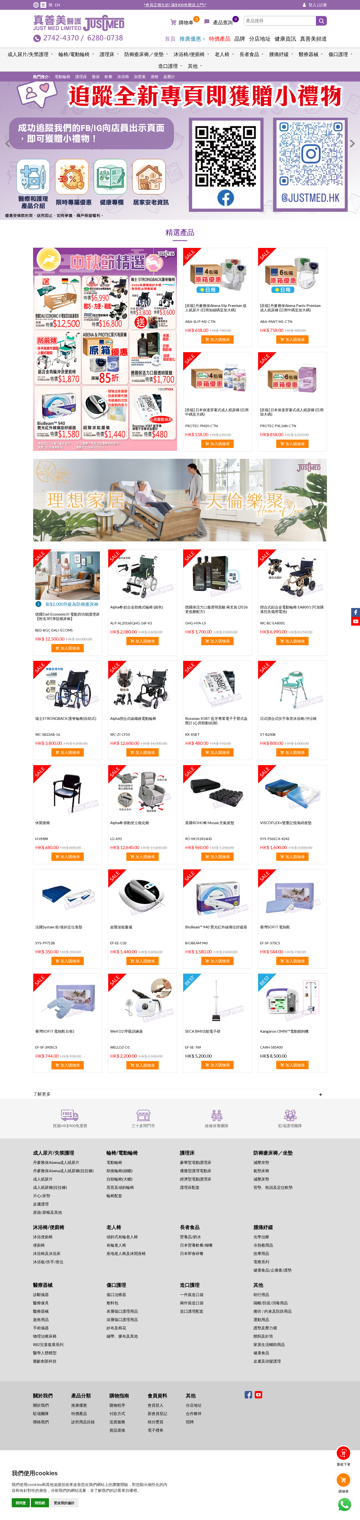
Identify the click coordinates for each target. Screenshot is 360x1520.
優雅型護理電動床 (195, 1170)
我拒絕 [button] (40, 1503)
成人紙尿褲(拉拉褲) (50, 1187)
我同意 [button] (21, 1503)
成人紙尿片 (43, 1179)
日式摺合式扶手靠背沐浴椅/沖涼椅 (288, 718)
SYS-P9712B (45, 943)
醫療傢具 (41, 1302)
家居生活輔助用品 (269, 1344)
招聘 (190, 1421)
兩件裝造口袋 (192, 1302)
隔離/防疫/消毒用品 (270, 1302)
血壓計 (169, 76)
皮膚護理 (41, 1204)
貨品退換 (117, 1430)
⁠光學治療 (261, 1236)
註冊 (323, 4)
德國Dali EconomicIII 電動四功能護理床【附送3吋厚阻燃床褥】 (67, 616)
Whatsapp (344, 1505)
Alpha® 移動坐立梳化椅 (129, 822)
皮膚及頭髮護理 (267, 1361)
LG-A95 (116, 839)
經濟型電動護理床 (195, 1179)
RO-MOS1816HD (198, 839)
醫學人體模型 (45, 1352)
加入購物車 (220, 339)
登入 (312, 4)
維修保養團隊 (216, 1125)
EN (57, 4)
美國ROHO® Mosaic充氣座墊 (209, 822)
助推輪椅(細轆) (119, 1170)
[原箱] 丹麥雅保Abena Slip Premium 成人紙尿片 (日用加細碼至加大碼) (215, 307)
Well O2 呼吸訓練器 (126, 1031)
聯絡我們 (41, 1421)
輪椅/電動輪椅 (74, 54)
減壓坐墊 (261, 1162)
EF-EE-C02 (118, 943)
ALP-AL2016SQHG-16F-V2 (131, 623)
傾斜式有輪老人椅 (122, 1236)
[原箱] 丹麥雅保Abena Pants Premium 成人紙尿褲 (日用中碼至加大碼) (290, 307)
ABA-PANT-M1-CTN (276, 321)
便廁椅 (39, 1245)
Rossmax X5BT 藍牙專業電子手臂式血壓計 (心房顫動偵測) (216, 720)
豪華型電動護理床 (195, 1162)
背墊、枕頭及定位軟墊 (273, 1187)
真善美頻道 (313, 38)
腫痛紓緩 (279, 54)
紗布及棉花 (116, 1327)
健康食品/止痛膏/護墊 (272, 1270)
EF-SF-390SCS (46, 1047)
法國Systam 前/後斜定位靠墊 (58, 927)
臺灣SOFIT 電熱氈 (275, 927)
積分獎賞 (155, 1421)
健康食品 (261, 1352)
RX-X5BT (192, 734)
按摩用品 (261, 1253)
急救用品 (41, 1319)
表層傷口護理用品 (122, 1311)
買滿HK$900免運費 (70, 1125)
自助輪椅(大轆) (119, 1179)
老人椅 (222, 54)
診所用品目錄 (83, 1421)
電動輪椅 (62, 76)
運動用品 (261, 1319)
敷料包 (112, 1302)
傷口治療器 (116, 1294)
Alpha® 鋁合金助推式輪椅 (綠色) (136, 607)
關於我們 (41, 1405)
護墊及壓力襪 (265, 1327)
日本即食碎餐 (192, 1253)
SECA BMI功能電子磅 (202, 1031)
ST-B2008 (268, 734)
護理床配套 (190, 1187)
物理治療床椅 (45, 1336)
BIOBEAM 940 (196, 943)
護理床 (107, 54)
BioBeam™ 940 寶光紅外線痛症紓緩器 (216, 927)
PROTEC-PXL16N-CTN (278, 426)
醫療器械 (308, 54)
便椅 (154, 76)
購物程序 (117, 1405)
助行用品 (261, 1294)
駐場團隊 (41, 1413)
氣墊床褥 (261, 1170)
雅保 (96, 76)
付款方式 (117, 1413)
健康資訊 (285, 38)
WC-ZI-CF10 (120, 734)
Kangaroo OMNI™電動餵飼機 (284, 1031)
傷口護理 (338, 54)
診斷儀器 (41, 1294)
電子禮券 (155, 1430)
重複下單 (343, 1464)
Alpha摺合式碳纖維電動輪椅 (133, 718)
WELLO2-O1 (120, 1047)
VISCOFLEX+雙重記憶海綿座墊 (286, 822)
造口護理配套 (192, 1311)
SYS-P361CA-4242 (274, 839)
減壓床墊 (261, 1179)
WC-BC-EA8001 (272, 623)
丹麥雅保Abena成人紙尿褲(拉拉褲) (63, 1170)
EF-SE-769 (193, 1047)
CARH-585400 (271, 1047)
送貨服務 (117, 1421)
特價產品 (219, 38)
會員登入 (155, 1405)
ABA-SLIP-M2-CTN (200, 321)
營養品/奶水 (190, 1236)
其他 (193, 66)
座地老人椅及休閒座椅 (126, 1253)
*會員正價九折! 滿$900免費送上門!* (175, 4)
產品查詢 (223, 22)
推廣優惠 (190, 38)
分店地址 (260, 38)
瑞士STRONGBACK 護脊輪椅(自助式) (65, 718)
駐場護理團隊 (290, 1125)
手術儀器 (41, 1327)
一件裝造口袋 (192, 1294)
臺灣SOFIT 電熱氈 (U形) (54, 1031)
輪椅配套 (114, 1195)
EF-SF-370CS (270, 943)
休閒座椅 (42, 822)
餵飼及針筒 (263, 1336)
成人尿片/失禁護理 (28, 54)
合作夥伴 (194, 1413)
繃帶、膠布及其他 (122, 1336)
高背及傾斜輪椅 (120, 1187)
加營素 (140, 76)
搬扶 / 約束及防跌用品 (272, 1311)
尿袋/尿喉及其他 (47, 1212)
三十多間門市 (143, 1125)
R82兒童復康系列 (48, 1344)
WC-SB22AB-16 (47, 734)
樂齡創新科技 (45, 1361)
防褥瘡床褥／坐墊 (144, 54)
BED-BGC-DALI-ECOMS (54, 630)
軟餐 (108, 76)
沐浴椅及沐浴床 (46, 1253)
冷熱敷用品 (263, 1245)
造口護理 (168, 66)
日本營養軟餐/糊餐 (196, 1245)
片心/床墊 (41, 1195)
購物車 (186, 22)
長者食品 (249, 54)
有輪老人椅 (116, 1245)
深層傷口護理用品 (122, 1319)
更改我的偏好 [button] (64, 1503)
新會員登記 (157, 1413)
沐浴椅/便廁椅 (189, 54)
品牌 (239, 38)
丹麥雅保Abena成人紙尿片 (56, 1162)
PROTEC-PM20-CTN (201, 426)
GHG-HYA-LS (195, 623)
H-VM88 (41, 839)
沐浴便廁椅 (43, 1236)
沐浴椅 (123, 76)
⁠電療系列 (261, 1261)
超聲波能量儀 (121, 927)
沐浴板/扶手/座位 (48, 1261)
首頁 (170, 38)
